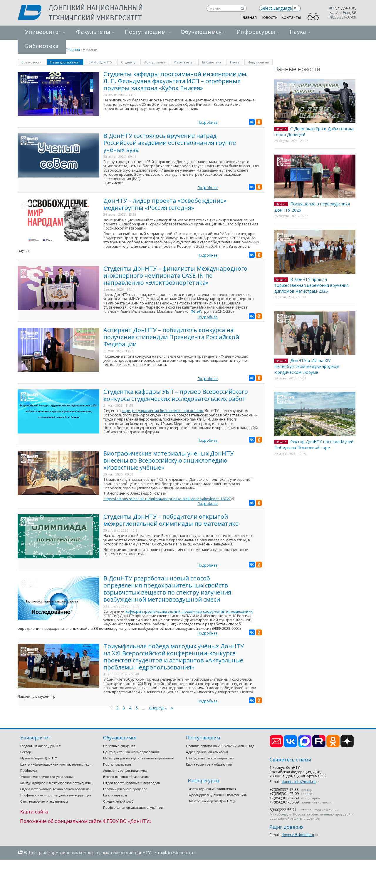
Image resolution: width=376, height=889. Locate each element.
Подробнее (207, 122)
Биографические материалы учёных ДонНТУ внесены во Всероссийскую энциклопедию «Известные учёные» (168, 460)
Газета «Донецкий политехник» (212, 789)
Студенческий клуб (118, 801)
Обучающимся (201, 32)
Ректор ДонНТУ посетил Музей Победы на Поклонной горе (313, 445)
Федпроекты (258, 62)
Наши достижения (66, 61)
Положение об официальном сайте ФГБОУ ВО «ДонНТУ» (86, 821)
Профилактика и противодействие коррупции (55, 795)
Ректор (25, 752)
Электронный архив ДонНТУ (212, 801)
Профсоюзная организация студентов (133, 807)
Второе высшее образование (126, 776)
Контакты (291, 17)
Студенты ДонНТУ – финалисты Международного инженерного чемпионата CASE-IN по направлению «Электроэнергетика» (175, 275)
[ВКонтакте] (252, 122)
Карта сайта (34, 811)
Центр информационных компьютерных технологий (57, 764)
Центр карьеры (115, 795)
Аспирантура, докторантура (125, 770)
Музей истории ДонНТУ (38, 758)
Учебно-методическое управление (47, 776)
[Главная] (33, 13)
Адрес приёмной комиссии (207, 752)
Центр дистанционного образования (131, 752)
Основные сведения (119, 746)
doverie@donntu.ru (299, 834)
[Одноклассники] (259, 122)
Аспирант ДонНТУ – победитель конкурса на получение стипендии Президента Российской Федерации (171, 337)
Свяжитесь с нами (290, 760)
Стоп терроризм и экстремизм (44, 801)
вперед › (157, 708)
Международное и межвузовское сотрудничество (57, 783)
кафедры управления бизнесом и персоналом (163, 410)
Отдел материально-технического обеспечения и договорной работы (57, 789)
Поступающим (145, 32)
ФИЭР (196, 311)
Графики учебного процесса (125, 789)
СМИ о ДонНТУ (100, 62)
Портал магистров (117, 764)
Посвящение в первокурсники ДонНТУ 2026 (312, 207)
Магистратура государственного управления (138, 758)
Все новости (31, 62)
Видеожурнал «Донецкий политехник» (217, 795)
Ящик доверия (286, 827)
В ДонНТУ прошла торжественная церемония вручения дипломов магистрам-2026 (311, 285)
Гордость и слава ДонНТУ (40, 746)
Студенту (128, 62)
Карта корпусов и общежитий (209, 764)
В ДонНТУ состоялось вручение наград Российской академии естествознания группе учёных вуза (169, 143)
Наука (298, 32)
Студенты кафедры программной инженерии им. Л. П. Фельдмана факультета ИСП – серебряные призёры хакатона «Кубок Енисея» (175, 81)
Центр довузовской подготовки (210, 758)
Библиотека (211, 62)
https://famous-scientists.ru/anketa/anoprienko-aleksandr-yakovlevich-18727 (168, 498)
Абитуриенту (154, 62)
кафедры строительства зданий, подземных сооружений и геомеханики (189, 611)
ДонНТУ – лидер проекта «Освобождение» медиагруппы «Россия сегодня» (164, 204)
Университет (43, 32)
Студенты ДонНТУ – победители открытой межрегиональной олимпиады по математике (171, 520)
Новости (269, 17)
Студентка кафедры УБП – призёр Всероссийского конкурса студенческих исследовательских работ (175, 395)
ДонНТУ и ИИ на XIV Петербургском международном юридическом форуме (306, 366)
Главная (248, 17)
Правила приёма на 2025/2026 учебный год (220, 746)
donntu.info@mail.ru (300, 781)
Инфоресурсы (255, 32)
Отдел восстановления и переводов (131, 783)
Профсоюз (28, 770)
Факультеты (93, 32)
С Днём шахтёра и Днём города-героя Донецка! (314, 132)
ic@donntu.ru (182, 852)
